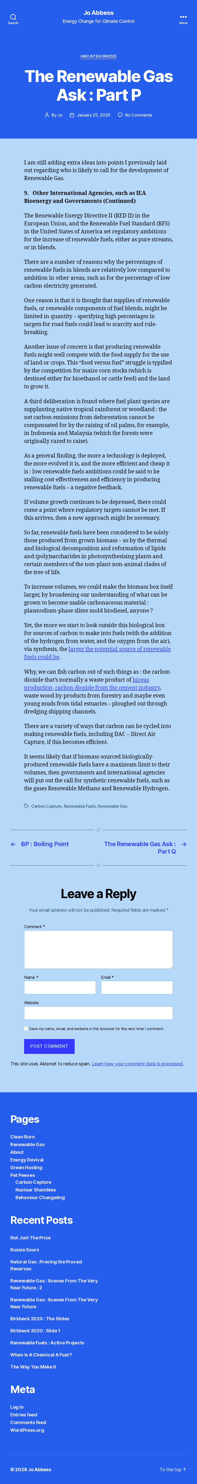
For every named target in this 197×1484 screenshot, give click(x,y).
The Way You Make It (33, 1366)
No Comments (138, 115)
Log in (16, 1407)
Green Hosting (26, 1167)
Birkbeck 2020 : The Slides (39, 1318)
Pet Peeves (22, 1175)
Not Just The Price (30, 1237)
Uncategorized (98, 56)
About (17, 1152)
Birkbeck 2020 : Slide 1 (35, 1330)
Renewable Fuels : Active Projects (47, 1342)
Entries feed (23, 1414)
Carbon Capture (46, 806)
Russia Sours (24, 1249)
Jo (59, 115)
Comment (34, 927)
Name (31, 977)
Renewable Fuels (80, 806)
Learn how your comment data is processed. (137, 1063)
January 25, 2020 (93, 115)
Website (31, 1002)
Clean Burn (22, 1136)
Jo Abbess (98, 13)
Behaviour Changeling (40, 1197)
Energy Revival (27, 1160)
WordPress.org (27, 1430)
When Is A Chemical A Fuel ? (41, 1354)
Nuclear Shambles (35, 1189)
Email (107, 977)
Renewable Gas (112, 806)
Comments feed (28, 1422)
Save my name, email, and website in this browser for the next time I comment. (96, 1028)
